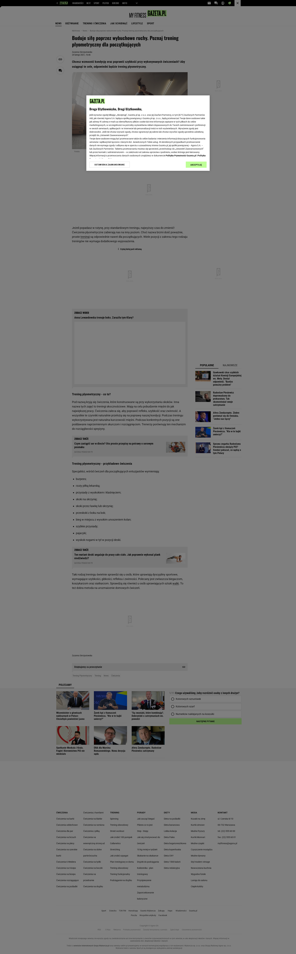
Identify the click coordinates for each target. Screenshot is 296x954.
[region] (148, 133)
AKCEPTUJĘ (196, 165)
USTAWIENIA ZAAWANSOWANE (110, 164)
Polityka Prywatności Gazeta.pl (181, 155)
